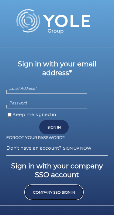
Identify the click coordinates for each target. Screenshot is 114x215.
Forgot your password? (35, 137)
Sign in (54, 127)
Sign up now (77, 148)
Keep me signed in (34, 114)
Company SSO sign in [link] (54, 192)
